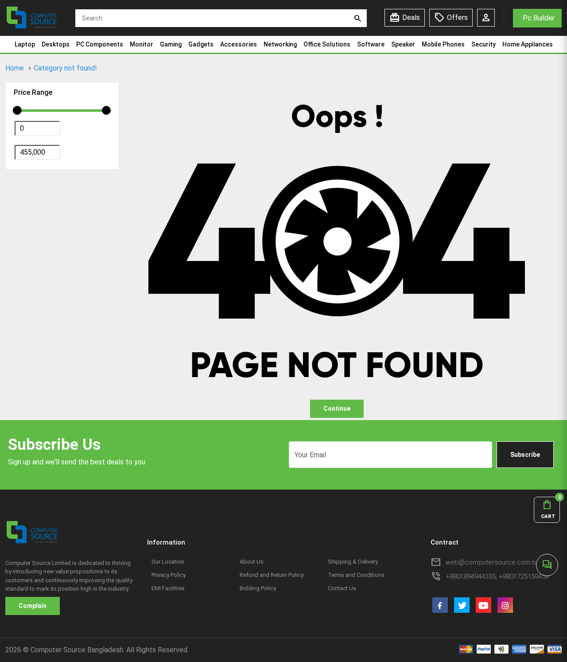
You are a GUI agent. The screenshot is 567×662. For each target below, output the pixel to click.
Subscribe (525, 454)
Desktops (56, 44)
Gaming (171, 44)
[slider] (17, 110)
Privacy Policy (168, 575)
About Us (252, 561)
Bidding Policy (258, 588)
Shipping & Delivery (353, 561)
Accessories (238, 44)
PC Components (99, 44)
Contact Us (342, 588)
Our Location (167, 561)
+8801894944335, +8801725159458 (497, 576)
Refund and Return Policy (271, 575)
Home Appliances (527, 44)
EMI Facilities (168, 588)
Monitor (141, 44)
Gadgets (201, 44)
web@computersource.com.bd (493, 562)
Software (370, 44)
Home (14, 68)
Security (483, 44)
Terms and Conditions (356, 575)
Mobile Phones (443, 44)
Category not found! (65, 68)
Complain (33, 605)
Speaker (403, 44)
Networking (280, 44)
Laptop (25, 44)
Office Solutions (326, 44)
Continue (336, 408)
